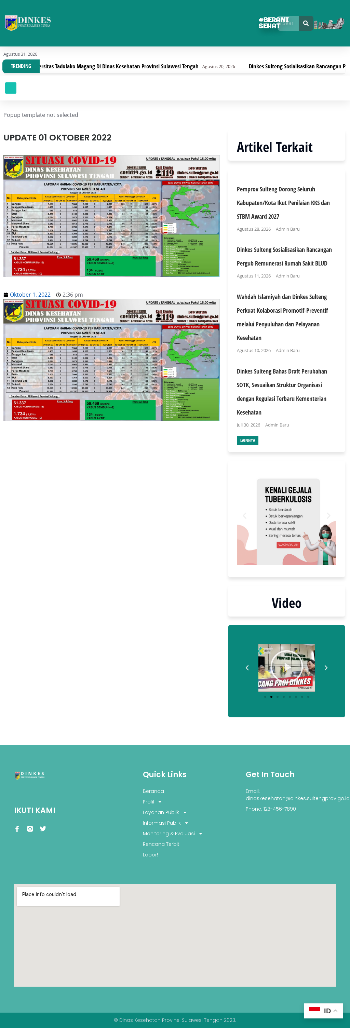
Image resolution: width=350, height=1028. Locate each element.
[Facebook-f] (17, 829)
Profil (148, 801)
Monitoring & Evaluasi (169, 833)
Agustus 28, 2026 (254, 229)
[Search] (306, 23)
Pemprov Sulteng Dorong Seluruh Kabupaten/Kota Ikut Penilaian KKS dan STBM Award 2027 (283, 202)
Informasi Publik (162, 823)
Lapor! (150, 854)
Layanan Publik (161, 812)
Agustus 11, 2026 (254, 276)
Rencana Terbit (161, 844)
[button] (10, 88)
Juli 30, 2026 (248, 425)
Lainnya (247, 440)
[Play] (286, 668)
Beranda (153, 791)
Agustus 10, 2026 (254, 350)
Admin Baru (288, 229)
